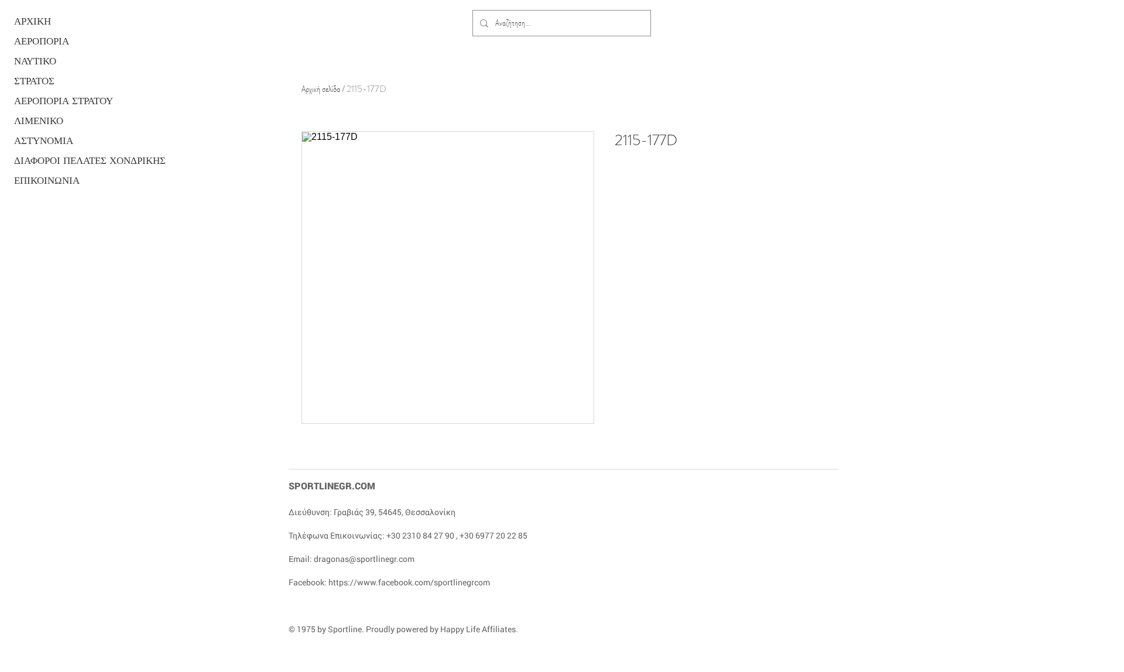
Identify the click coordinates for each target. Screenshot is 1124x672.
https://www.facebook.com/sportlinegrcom (409, 582)
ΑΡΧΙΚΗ (32, 21)
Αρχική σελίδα (320, 88)
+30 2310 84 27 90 (420, 535)
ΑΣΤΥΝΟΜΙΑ (43, 141)
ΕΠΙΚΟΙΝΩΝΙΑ (47, 180)
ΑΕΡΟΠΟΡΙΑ (41, 41)
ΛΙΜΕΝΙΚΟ (38, 121)
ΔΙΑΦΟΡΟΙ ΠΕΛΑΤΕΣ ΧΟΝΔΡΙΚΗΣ (59, 161)
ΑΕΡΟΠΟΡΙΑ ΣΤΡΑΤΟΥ (59, 101)
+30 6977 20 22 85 (493, 535)
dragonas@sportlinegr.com (364, 558)
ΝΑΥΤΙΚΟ (35, 61)
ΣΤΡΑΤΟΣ (34, 81)
